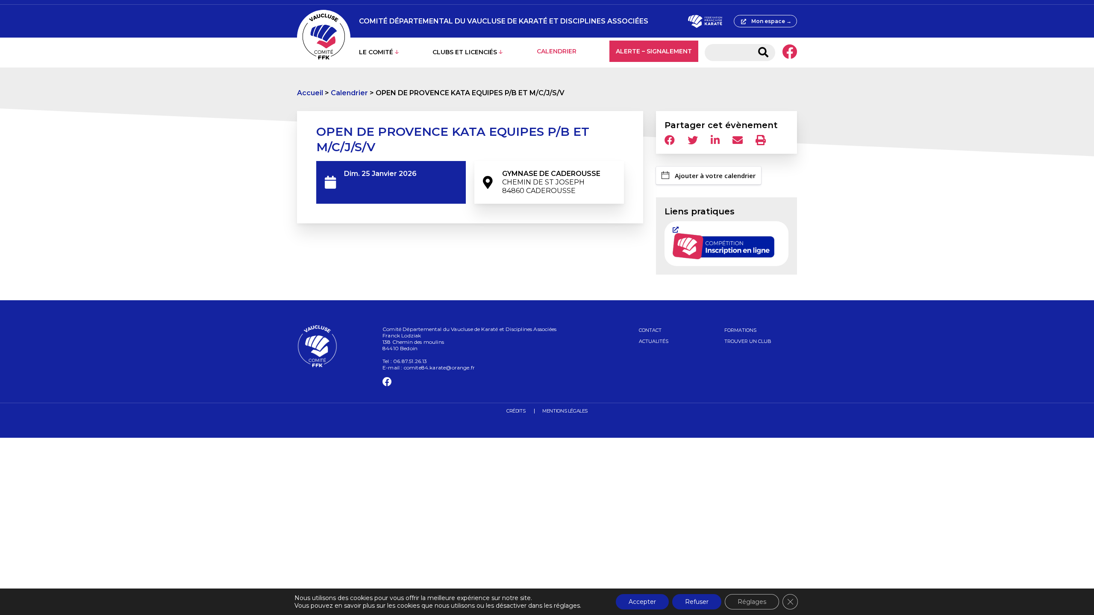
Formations (740, 330)
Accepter (642, 602)
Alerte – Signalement (654, 51)
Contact (650, 330)
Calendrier (556, 51)
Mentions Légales (565, 411)
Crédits (515, 411)
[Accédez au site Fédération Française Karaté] (705, 21)
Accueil (310, 93)
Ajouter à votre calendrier (715, 175)
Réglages (752, 602)
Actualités (653, 341)
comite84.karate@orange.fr (439, 367)
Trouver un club (747, 341)
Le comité (376, 52)
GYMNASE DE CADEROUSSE (551, 182)
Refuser (697, 602)
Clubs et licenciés (464, 52)
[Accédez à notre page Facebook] (789, 52)
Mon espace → (771, 21)
